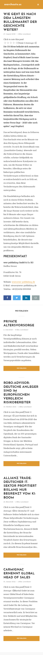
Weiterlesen (21, 368)
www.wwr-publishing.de (23, 282)
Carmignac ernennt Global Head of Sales (19, 573)
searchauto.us (12, 4)
